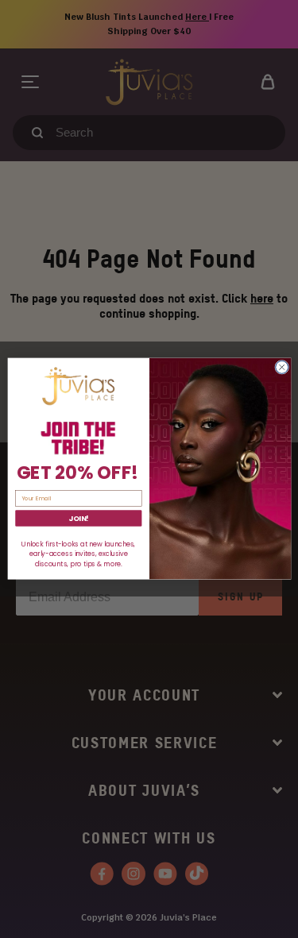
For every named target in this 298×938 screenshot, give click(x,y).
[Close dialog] (281, 367)
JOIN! (78, 519)
